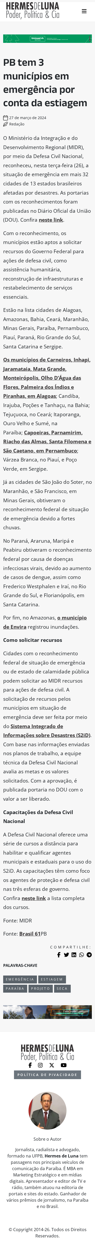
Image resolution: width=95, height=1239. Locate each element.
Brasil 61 (30, 933)
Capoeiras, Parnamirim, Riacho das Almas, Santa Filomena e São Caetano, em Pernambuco (47, 441)
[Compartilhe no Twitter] (66, 954)
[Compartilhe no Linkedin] (74, 954)
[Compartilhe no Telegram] (89, 954)
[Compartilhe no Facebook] (58, 954)
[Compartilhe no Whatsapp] (81, 954)
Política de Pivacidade (47, 1074)
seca (62, 988)
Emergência (20, 979)
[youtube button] (64, 1065)
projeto (40, 988)
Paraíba (15, 988)
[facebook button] (30, 1065)
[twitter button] (52, 1065)
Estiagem (52, 979)
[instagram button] (41, 1065)
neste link (51, 219)
